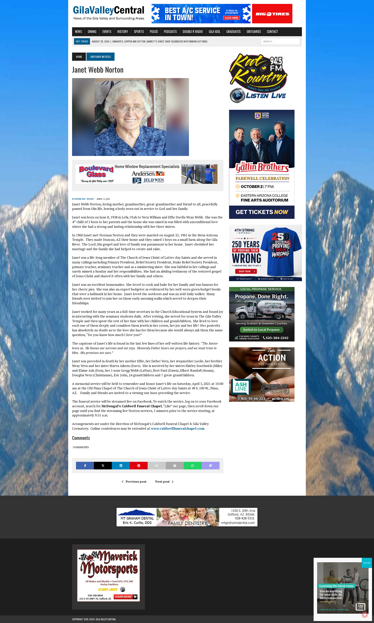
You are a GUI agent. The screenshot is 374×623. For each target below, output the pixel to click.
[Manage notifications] (365, 614)
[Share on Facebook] (85, 465)
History (122, 31)
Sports (139, 31)
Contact (272, 31)
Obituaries (254, 31)
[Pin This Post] (139, 465)
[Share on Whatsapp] (193, 465)
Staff (90, 198)
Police (154, 31)
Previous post (136, 481)
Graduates (233, 31)
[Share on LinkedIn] (121, 465)
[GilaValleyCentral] (108, 13)
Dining (92, 31)
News (78, 31)
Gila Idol (214, 31)
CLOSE (366, 562)
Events (106, 31)
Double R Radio (193, 31)
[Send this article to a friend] (157, 465)
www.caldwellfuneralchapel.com (177, 428)
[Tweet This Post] (103, 465)
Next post (162, 481)
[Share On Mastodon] (211, 465)
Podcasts (170, 31)
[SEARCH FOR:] (280, 41)
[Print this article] (175, 465)
